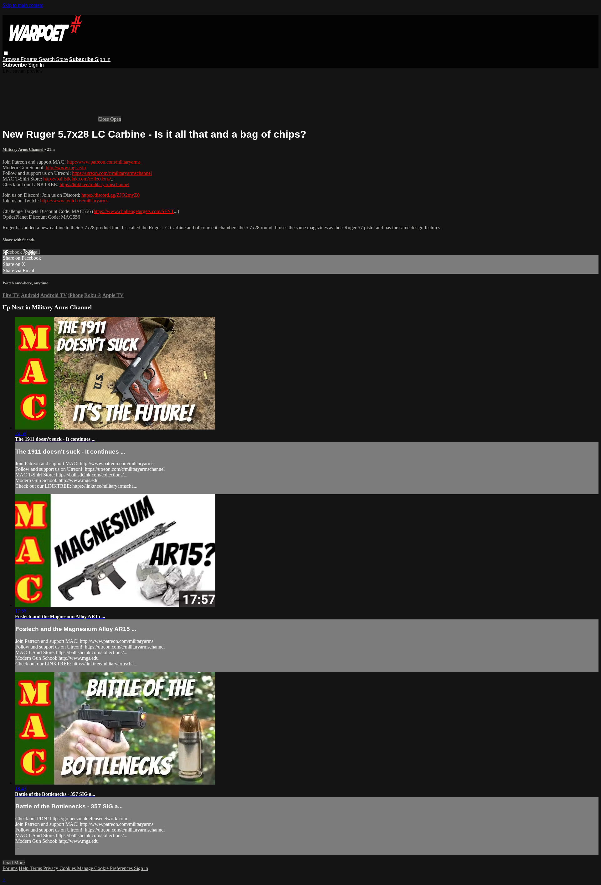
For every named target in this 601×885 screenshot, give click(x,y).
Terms (36, 868)
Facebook (13, 252)
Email (34, 252)
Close (104, 119)
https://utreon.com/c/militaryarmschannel (112, 173)
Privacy (51, 868)
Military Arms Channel (23, 149)
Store (62, 59)
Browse (12, 59)
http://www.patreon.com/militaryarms (104, 162)
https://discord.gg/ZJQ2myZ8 (110, 195)
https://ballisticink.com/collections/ (77, 178)
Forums (30, 59)
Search (47, 59)
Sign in (102, 59)
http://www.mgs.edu (66, 167)
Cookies (68, 868)
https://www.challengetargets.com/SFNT (134, 211)
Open (115, 119)
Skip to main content (23, 5)
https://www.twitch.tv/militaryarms (74, 200)
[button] (6, 53)
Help (24, 868)
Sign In (36, 65)
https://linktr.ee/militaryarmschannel (94, 184)
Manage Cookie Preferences (105, 868)
